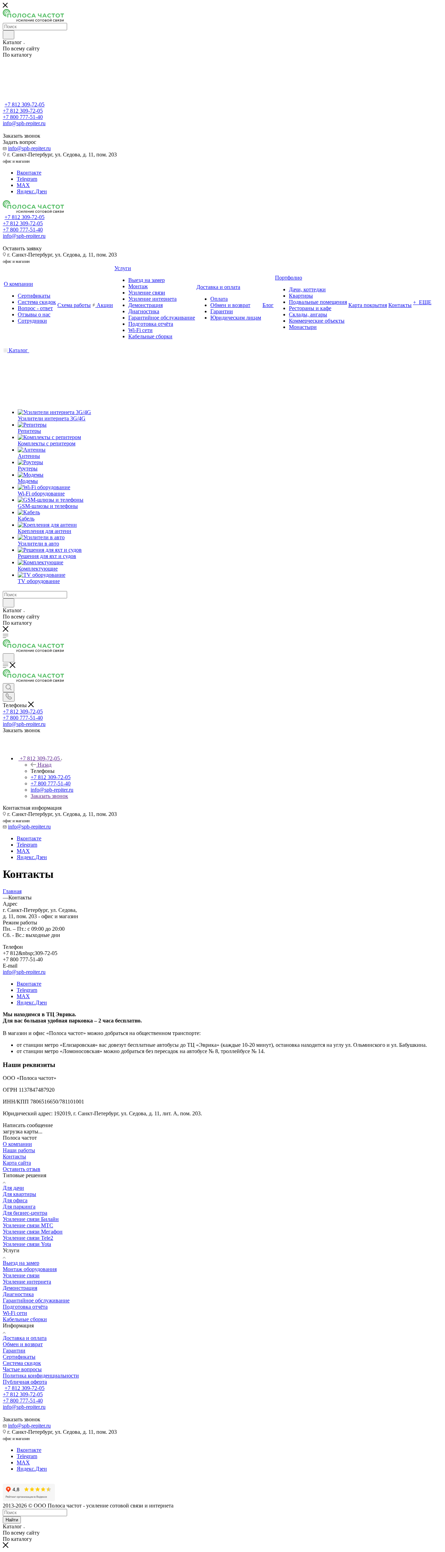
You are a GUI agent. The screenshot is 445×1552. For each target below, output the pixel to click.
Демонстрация (20, 1288)
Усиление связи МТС (28, 1225)
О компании (17, 1144)
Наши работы (19, 1150)
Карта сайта (17, 1163)
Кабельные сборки (25, 1319)
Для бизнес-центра (25, 1213)
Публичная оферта (25, 1382)
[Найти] (8, 34)
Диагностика (18, 1294)
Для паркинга (19, 1207)
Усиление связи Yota (27, 1244)
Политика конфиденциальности (41, 1376)
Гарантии (14, 1350)
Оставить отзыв (21, 1169)
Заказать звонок (49, 796)
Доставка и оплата (25, 1338)
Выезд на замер (21, 1263)
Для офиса (15, 1200)
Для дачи (13, 1188)
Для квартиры (19, 1194)
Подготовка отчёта (25, 1307)
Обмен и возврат (23, 1344)
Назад (44, 765)
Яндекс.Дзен (32, 191)
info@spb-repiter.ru (29, 148)
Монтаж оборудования (30, 1269)
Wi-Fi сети (15, 1313)
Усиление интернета (27, 1282)
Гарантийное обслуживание (36, 1300)
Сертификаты (19, 1357)
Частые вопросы (22, 1369)
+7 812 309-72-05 (24, 104)
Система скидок (22, 1363)
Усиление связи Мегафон (33, 1232)
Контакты (14, 1156)
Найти (12, 1519)
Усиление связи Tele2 (28, 1238)
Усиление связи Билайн (31, 1219)
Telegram (27, 179)
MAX (23, 185)
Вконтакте (29, 173)
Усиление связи (21, 1275)
